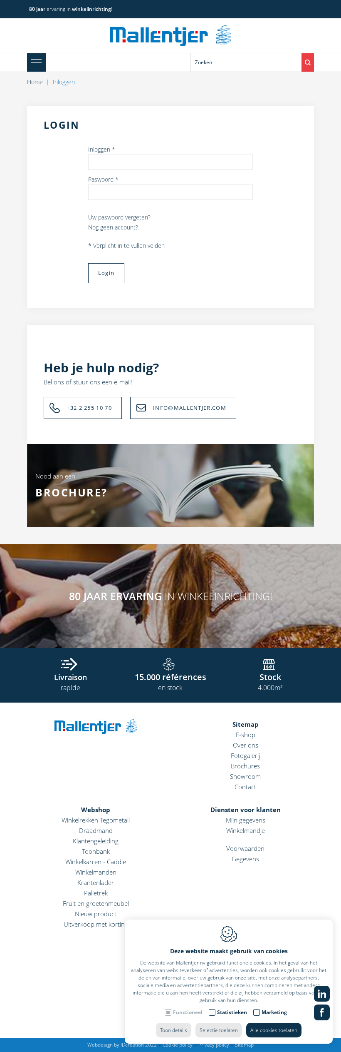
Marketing (274, 1012)
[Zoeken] (307, 62)
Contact (245, 787)
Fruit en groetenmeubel (96, 903)
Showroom (245, 776)
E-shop (245, 734)
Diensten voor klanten (245, 809)
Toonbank (96, 851)
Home (35, 82)
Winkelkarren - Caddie (95, 862)
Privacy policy (213, 1044)
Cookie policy (178, 1044)
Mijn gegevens (245, 820)
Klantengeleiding (96, 841)
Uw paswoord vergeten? (119, 217)
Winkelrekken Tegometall (96, 820)
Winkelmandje (245, 830)
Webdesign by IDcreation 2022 (122, 1044)
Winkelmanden (95, 872)
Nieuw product (95, 914)
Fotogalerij (245, 755)
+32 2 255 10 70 (89, 407)
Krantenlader (95, 882)
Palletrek (96, 893)
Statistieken (232, 1012)
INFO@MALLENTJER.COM (189, 407)
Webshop (95, 809)
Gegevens (245, 859)
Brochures (245, 766)
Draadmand (96, 830)
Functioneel (188, 1012)
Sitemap (245, 724)
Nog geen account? (113, 227)
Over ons (245, 745)
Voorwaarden (245, 848)
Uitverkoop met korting (96, 924)
